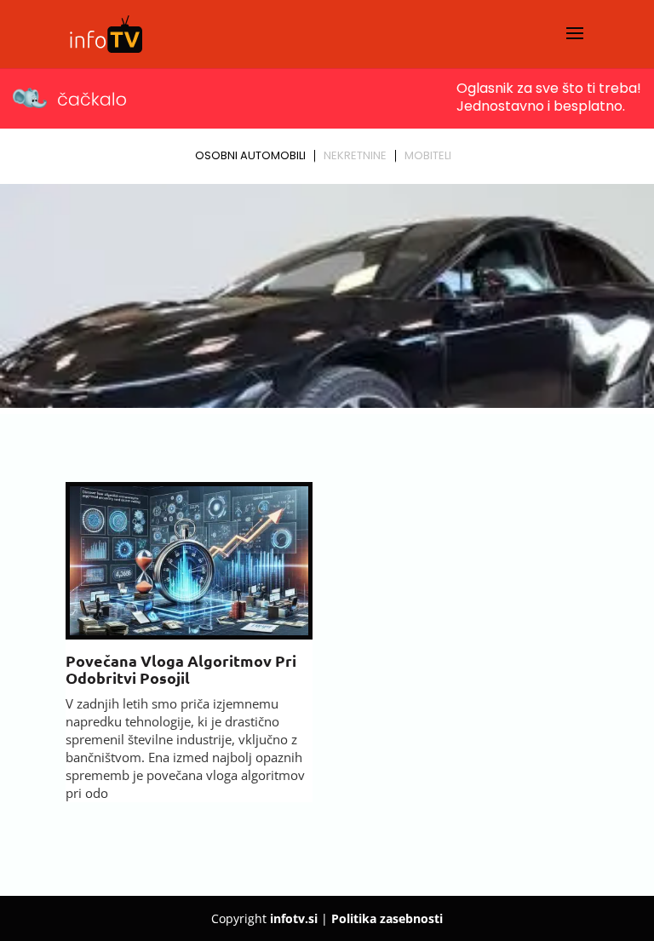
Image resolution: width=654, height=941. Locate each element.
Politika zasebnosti (387, 918)
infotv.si (294, 918)
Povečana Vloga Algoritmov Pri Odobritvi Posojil (181, 669)
